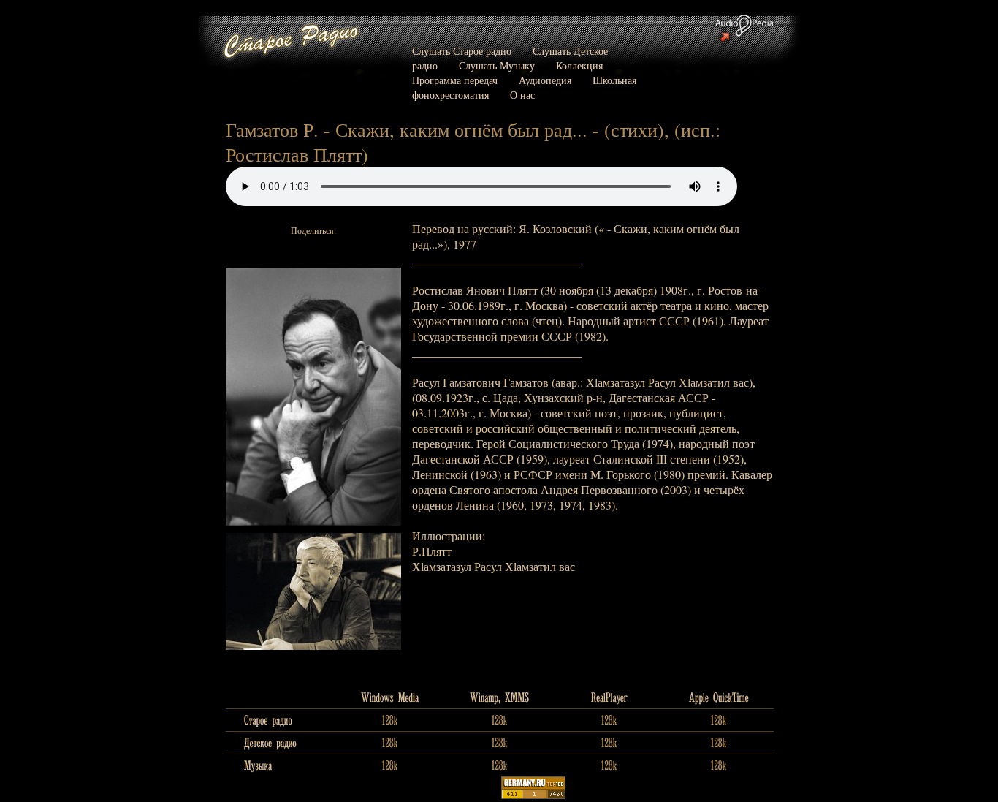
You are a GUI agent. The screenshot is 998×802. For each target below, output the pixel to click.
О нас (522, 95)
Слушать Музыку (497, 65)
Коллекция (579, 65)
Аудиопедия (545, 80)
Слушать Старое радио (461, 51)
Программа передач (455, 80)
